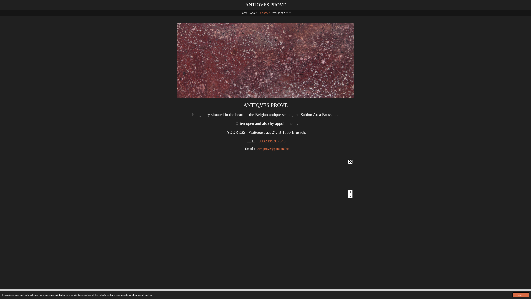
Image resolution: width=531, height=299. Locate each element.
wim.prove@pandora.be (272, 148)
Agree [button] (521, 295)
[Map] (265, 179)
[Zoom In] (350, 192)
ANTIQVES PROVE (265, 4)
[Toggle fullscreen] (350, 162)
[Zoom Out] (350, 196)
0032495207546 (272, 141)
